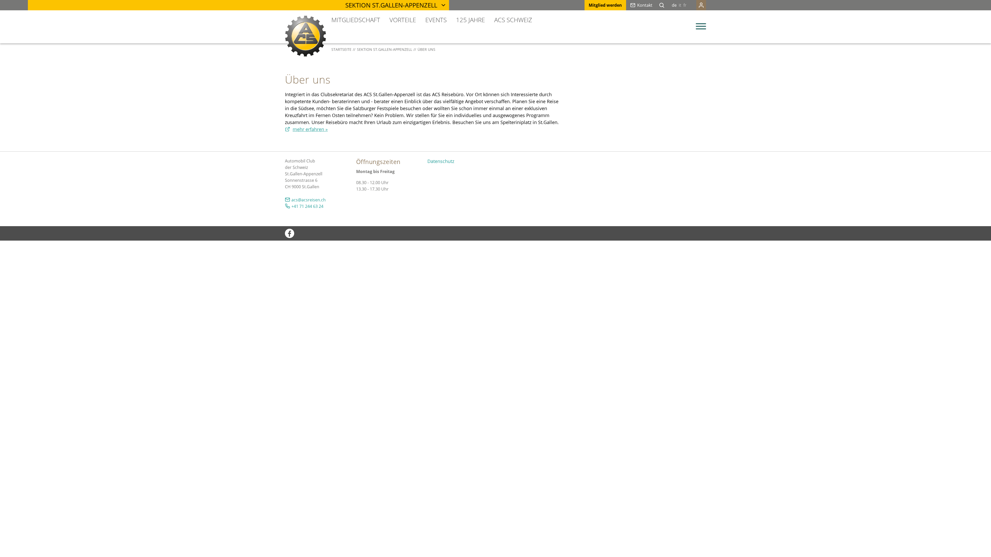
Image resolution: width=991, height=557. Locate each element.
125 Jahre (470, 19)
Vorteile (402, 19)
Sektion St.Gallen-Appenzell (391, 5)
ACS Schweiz (513, 19)
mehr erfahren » (310, 129)
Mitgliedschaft (355, 19)
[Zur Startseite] (305, 36)
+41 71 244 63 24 (307, 206)
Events (436, 19)
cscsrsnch (310, 200)
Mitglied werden (605, 5)
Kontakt (644, 5)
